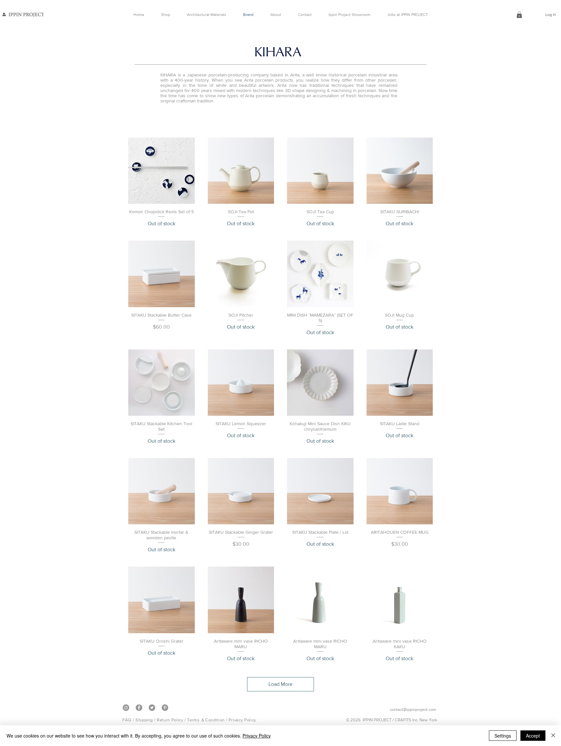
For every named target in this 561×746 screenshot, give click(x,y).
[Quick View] (161, 170)
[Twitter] (152, 707)
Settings (502, 735)
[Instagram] (126, 707)
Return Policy (170, 719)
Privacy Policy (242, 719)
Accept (533, 735)
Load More (280, 684)
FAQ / (128, 719)
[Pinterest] (165, 707)
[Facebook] (139, 707)
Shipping (144, 719)
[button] (519, 14)
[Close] (553, 735)
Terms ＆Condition (205, 719)
